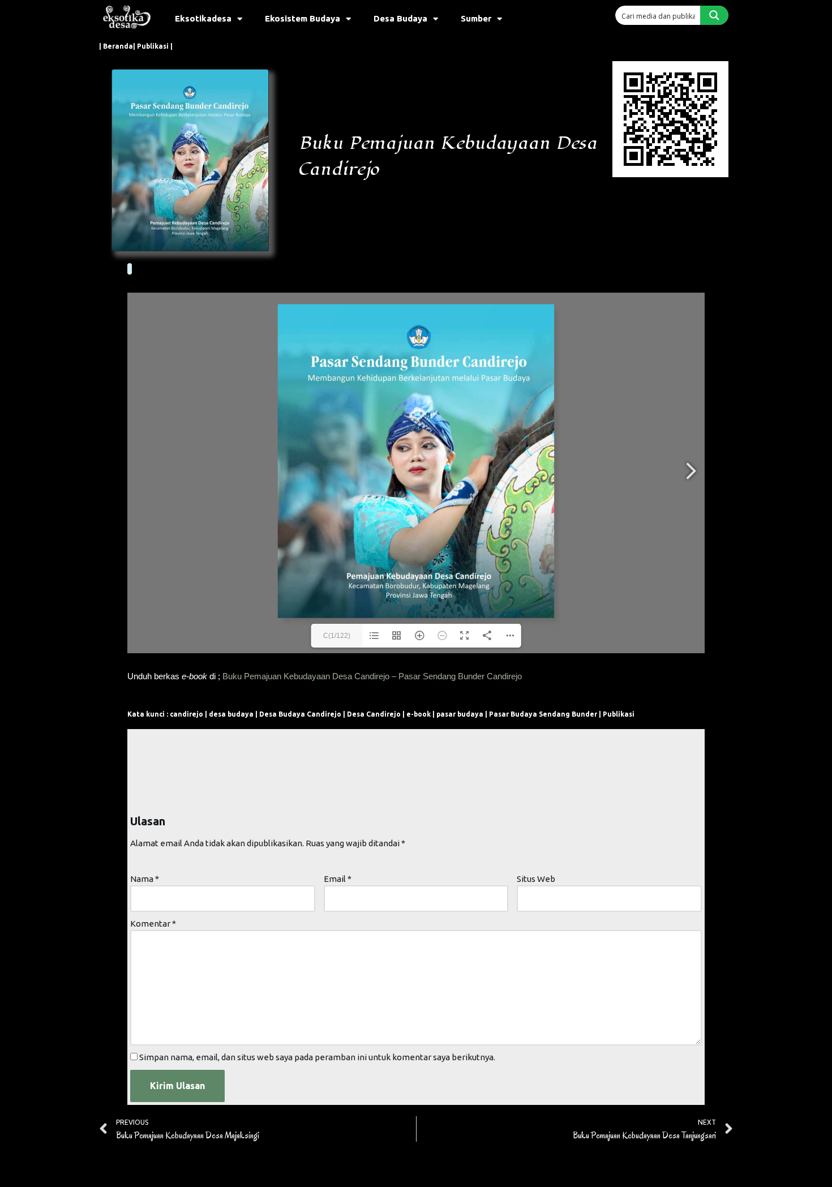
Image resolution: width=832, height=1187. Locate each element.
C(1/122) (336, 636)
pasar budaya (459, 714)
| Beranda (116, 46)
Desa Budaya (400, 18)
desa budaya (231, 714)
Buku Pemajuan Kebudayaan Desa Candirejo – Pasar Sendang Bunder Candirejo (372, 676)
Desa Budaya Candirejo (300, 714)
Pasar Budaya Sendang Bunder (543, 714)
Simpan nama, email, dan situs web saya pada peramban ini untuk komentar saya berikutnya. (317, 1057)
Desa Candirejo (374, 714)
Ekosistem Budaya (302, 18)
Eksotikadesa (203, 18)
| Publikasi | (153, 46)
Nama (144, 879)
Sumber (476, 18)
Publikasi (618, 714)
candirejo (186, 714)
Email (337, 879)
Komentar (153, 923)
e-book (418, 714)
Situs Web (536, 879)
